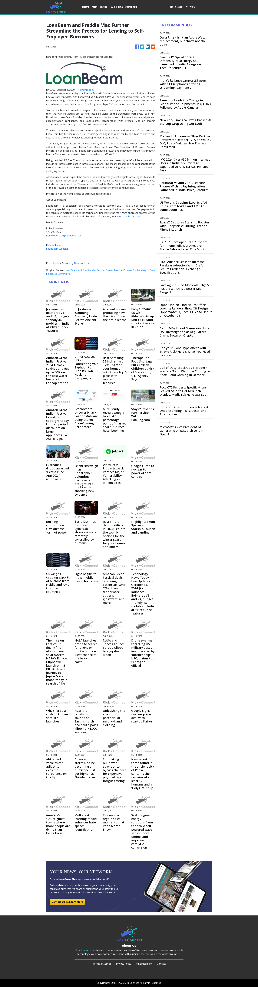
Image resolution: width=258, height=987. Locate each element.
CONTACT (131, 7)
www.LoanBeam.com (128, 216)
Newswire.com (85, 89)
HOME (85, 7)
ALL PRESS (117, 7)
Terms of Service (102, 963)
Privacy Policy (123, 963)
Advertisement (144, 963)
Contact (161, 963)
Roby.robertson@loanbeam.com (64, 235)
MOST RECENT (100, 7)
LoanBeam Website (57, 248)
